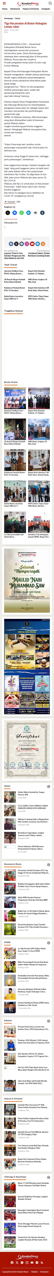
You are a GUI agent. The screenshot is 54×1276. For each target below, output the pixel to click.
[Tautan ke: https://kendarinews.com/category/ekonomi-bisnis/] (48, 865)
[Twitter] (16, 244)
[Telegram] (37, 244)
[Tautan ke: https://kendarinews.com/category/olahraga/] (48, 1177)
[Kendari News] (27, 4)
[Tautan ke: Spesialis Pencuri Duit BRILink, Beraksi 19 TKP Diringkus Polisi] (10, 1137)
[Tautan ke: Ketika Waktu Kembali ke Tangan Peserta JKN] (10, 797)
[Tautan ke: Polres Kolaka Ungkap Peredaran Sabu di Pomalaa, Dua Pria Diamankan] (10, 1123)
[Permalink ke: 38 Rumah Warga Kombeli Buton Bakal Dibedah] (15, 429)
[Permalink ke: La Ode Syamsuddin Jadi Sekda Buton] (15, 522)
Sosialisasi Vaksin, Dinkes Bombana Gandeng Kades (39, 253)
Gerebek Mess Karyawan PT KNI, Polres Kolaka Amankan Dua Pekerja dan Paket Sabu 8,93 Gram (32, 1106)
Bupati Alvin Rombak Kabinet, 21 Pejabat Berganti (36, 272)
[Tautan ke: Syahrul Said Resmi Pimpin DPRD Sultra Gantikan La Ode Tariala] (10, 1007)
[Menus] (4, 3)
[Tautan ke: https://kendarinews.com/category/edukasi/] (48, 1021)
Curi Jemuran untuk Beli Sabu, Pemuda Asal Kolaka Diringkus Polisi (33, 1147)
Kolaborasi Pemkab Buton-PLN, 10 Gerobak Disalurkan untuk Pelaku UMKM (14, 289)
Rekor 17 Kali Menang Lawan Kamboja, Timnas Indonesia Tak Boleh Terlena (33, 1184)
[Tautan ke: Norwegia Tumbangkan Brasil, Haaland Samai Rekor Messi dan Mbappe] (10, 1215)
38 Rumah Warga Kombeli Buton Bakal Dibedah (14, 281)
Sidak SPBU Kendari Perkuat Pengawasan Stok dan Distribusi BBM (33, 899)
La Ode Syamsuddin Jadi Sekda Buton (13, 536)
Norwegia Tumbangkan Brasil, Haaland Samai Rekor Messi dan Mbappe (33, 1211)
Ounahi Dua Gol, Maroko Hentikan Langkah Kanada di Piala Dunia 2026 (32, 1239)
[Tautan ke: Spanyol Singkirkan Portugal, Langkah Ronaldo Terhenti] (10, 1201)
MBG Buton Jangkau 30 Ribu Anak (37, 281)
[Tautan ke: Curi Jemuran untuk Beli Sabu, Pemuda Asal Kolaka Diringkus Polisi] (10, 1150)
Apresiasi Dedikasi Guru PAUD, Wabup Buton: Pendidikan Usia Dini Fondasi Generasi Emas (13, 272)
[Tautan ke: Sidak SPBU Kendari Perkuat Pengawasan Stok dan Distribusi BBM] (10, 902)
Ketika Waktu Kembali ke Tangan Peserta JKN (31, 793)
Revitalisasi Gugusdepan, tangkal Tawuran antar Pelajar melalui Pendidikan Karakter (31, 834)
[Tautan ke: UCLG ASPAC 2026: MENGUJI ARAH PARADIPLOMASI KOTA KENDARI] (10, 810)
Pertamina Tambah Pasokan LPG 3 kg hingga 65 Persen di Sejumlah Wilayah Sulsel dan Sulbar (33, 872)
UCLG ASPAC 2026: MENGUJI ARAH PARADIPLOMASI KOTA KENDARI (33, 807)
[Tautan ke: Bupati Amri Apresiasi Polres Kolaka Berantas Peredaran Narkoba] (10, 1164)
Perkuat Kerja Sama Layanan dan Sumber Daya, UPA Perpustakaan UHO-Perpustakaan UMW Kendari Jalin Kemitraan (34, 1028)
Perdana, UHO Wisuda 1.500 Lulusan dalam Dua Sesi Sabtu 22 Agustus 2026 (33, 1042)
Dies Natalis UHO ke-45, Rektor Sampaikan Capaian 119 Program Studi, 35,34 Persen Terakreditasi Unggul (33, 1055)
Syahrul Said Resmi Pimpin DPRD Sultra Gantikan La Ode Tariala (33, 1004)
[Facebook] (11, 244)
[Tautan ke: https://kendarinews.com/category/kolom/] (48, 786)
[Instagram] (27, 244)
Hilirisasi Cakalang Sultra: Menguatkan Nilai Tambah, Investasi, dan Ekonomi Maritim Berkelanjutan (33, 821)
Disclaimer (44, 1272)
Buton (6, 32)
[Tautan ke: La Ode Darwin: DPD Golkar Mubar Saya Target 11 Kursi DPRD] (10, 953)
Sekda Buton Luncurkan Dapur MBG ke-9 (13, 298)
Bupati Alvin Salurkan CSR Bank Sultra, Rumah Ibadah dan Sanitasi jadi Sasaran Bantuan (39, 289)
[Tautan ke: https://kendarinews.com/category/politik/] (48, 943)
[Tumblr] (21, 244)
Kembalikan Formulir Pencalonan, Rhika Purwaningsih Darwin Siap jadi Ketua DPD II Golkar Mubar (33, 977)
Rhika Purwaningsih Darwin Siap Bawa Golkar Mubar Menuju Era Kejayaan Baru (33, 963)
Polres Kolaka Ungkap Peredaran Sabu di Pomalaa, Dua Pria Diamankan (33, 1120)
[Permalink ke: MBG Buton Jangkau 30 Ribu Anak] (39, 429)
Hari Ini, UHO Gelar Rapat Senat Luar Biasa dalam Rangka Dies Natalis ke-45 (33, 1069)
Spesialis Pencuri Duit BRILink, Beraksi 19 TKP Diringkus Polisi (33, 1133)
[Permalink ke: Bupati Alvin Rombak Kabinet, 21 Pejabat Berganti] (39, 398)
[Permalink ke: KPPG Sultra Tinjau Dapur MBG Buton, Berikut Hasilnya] (39, 491)
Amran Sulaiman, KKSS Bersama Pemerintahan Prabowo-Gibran (31, 848)
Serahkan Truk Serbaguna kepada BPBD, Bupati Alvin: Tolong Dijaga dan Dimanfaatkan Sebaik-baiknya (39, 536)
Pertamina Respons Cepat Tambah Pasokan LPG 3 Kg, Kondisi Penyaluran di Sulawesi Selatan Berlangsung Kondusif (33, 926)
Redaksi (34, 1272)
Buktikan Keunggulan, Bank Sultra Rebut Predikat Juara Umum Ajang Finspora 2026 (34, 885)
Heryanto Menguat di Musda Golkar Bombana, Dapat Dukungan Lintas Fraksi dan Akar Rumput (32, 990)
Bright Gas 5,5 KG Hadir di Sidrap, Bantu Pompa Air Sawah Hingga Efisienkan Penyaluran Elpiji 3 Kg (34, 912)
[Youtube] (32, 244)
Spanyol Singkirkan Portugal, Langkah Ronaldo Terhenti (33, 1198)
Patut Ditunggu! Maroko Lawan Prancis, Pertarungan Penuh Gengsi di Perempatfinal (34, 1225)
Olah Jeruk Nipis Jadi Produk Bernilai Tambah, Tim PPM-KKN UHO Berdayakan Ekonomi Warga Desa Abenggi (32, 1082)
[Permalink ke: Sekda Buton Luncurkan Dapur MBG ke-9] (15, 491)
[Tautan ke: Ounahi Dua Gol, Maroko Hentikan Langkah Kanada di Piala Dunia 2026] (10, 1242)
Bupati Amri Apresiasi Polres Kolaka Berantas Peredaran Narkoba (32, 1160)
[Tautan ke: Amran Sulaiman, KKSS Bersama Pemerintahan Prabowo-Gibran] (10, 851)
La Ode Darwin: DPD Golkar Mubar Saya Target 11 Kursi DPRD (32, 950)
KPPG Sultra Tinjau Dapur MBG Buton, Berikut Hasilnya (38, 298)
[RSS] (43, 244)
